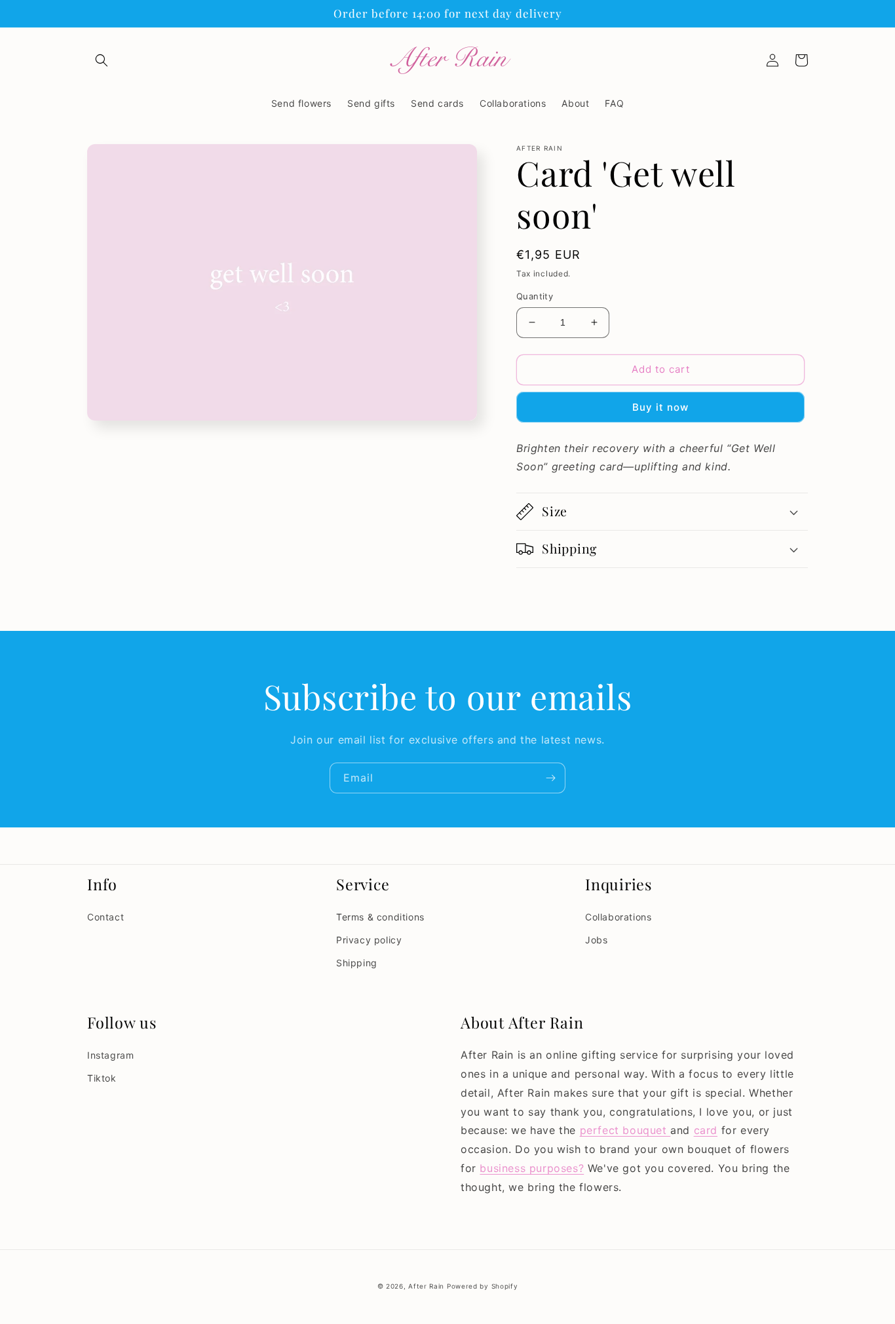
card (705, 1130)
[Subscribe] (550, 778)
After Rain (426, 1286)
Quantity (534, 296)
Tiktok (102, 1078)
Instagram (110, 1055)
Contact (105, 916)
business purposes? (532, 1168)
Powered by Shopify (482, 1286)
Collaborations (618, 916)
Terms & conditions (380, 916)
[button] (101, 60)
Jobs (596, 939)
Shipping (356, 962)
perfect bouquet (625, 1130)
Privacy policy (369, 939)
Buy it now (660, 407)
